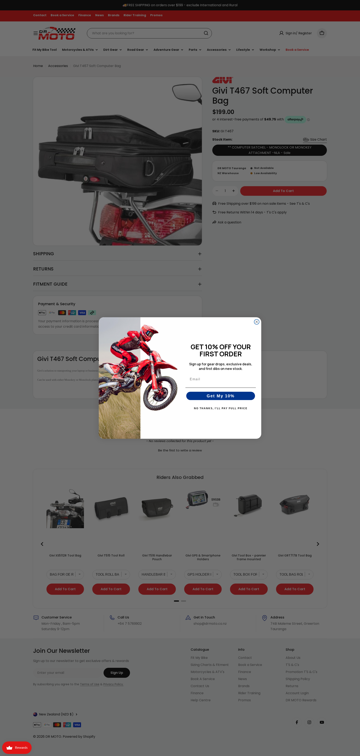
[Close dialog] (256, 321)
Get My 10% (221, 396)
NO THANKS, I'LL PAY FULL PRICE (221, 408)
